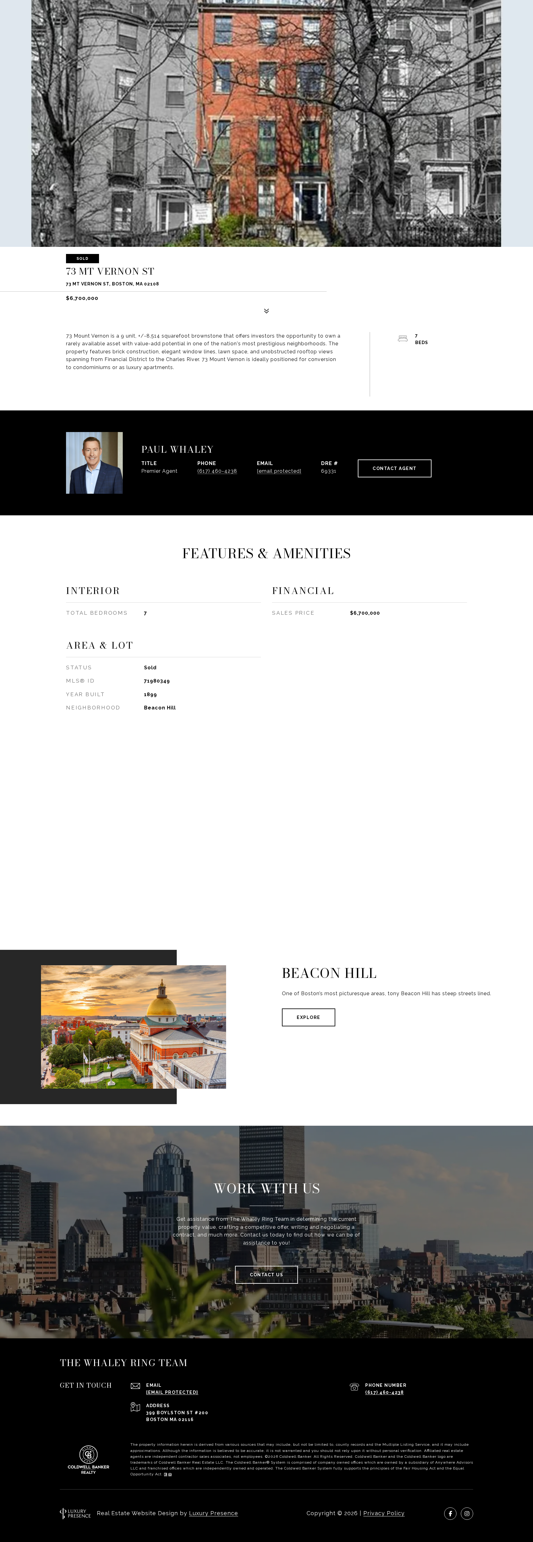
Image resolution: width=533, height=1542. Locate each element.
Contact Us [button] (266, 1274)
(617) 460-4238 (217, 471)
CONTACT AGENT (395, 468)
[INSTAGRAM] (467, 1513)
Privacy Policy (384, 1513)
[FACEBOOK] (450, 1513)
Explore (308, 1017)
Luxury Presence (213, 1513)
